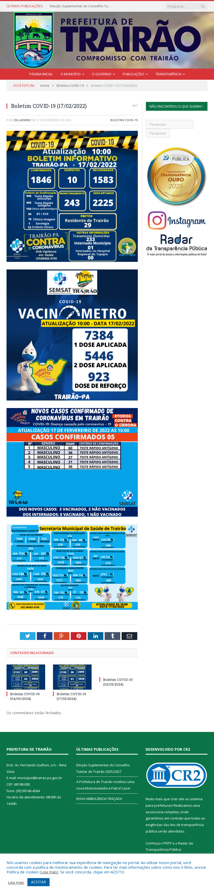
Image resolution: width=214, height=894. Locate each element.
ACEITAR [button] (38, 881)
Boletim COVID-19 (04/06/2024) (25, 696)
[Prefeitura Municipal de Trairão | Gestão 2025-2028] (107, 39)
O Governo (101, 74)
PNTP (167, 843)
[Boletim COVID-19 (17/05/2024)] (72, 677)
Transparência (168, 74)
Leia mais (49, 872)
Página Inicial (41, 74)
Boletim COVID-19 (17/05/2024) (71, 696)
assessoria (154, 812)
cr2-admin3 (22, 120)
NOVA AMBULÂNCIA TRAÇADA (99, 798)
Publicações (133, 74)
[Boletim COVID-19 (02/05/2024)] (118, 669)
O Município (71, 74)
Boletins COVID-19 (124, 120)
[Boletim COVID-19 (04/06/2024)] (26, 677)
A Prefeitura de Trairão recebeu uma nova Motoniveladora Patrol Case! (81, 6)
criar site (177, 799)
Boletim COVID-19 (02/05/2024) (118, 682)
